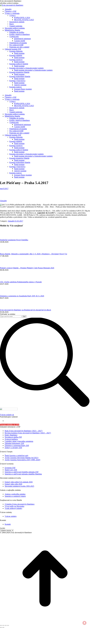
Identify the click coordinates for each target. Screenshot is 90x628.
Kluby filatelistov (11, 435)
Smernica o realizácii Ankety (15, 496)
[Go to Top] (45, 623)
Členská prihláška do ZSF (9, 425)
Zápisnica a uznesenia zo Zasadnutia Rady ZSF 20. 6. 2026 (22, 296)
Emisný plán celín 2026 (13, 484)
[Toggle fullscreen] (6, 625)
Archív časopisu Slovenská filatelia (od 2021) (21, 458)
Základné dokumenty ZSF (14, 443)
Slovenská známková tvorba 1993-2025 (19, 486)
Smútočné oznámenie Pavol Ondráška (14, 240)
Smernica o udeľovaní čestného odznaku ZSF (22, 472)
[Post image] (6, 238)
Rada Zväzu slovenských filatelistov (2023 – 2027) (23, 431)
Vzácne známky (11, 516)
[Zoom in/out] (8, 625)
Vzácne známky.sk (7, 415)
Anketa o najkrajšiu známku (15, 494)
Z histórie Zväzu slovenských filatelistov (20, 504)
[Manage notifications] (84, 623)
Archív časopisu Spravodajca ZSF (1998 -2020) (22, 460)
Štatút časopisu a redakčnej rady (16, 456)
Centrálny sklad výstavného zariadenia (19, 441)
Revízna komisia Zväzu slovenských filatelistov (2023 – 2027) (28, 433)
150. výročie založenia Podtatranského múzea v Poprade (21, 282)
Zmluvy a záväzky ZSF (13, 448)
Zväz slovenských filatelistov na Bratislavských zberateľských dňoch (25, 310)
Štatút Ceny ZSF (11, 470)
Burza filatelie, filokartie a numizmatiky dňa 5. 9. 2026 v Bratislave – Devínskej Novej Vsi (33, 254)
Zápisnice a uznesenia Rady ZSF (17, 446)
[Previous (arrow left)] (1, 627)
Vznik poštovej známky (13, 508)
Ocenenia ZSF (10, 468)
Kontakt (8, 524)
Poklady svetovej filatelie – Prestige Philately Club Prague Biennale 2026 (27, 268)
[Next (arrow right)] (3, 627)
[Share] (3, 625)
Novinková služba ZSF (13, 437)
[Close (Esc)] (1, 625)
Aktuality (3, 201)
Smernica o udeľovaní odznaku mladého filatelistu (23, 474)
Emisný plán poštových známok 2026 (19, 482)
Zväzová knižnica (11, 439)
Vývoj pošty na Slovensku (14, 506)
